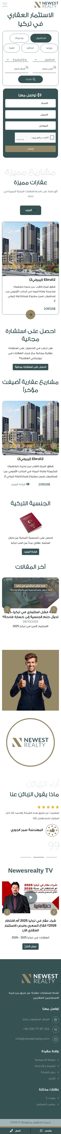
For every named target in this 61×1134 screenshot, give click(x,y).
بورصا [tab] (49, 48)
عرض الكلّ (30, 946)
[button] (7, 445)
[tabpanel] (30, 70)
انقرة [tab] (11, 48)
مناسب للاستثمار (46, 1104)
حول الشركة (48, 1072)
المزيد (28, 210)
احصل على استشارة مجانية (30, 367)
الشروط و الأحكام (45, 1066)
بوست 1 (50, 1098)
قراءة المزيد (18, 484)
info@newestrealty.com (32, 1038)
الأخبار (52, 1078)
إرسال (30, 148)
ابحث (28, 79)
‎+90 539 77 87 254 (36, 1029)
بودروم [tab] (19, 38)
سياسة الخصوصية (45, 1059)
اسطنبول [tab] (41, 38)
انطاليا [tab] (30, 48)
